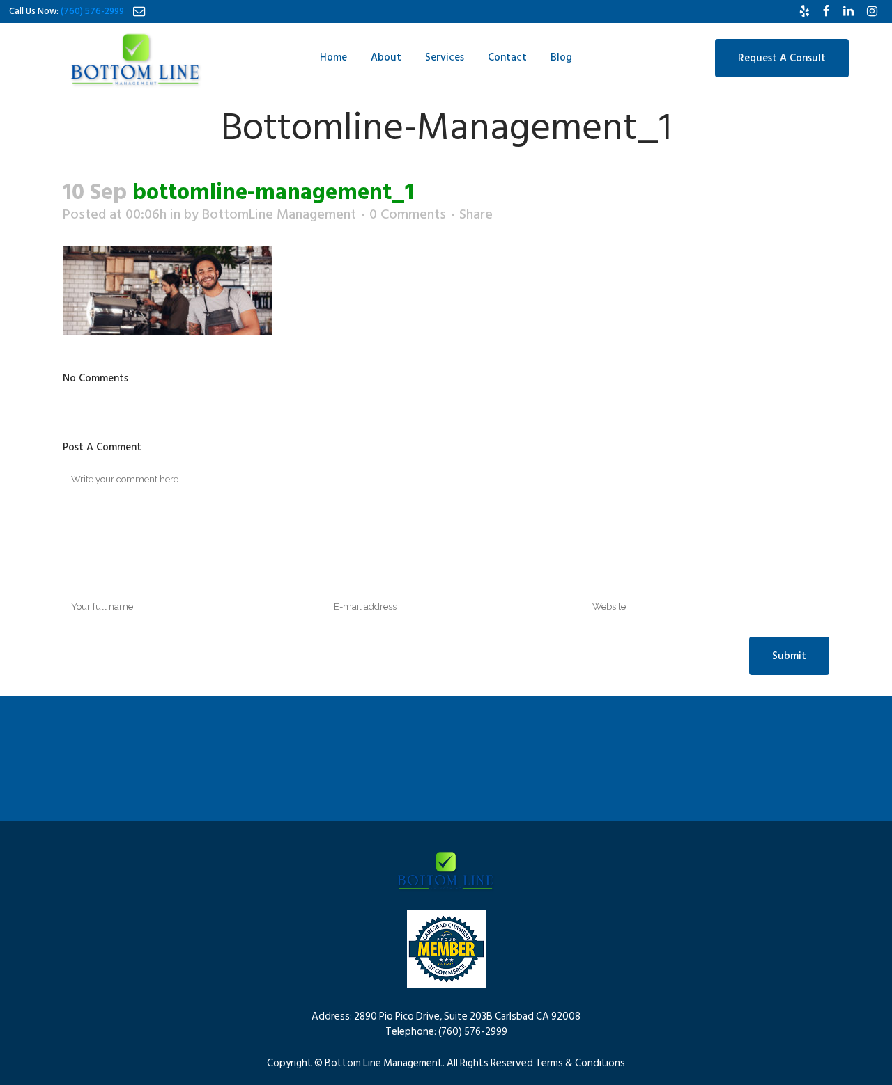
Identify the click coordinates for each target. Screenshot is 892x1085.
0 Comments (407, 214)
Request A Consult (782, 58)
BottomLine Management (279, 214)
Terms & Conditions (580, 1063)
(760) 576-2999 (92, 11)
